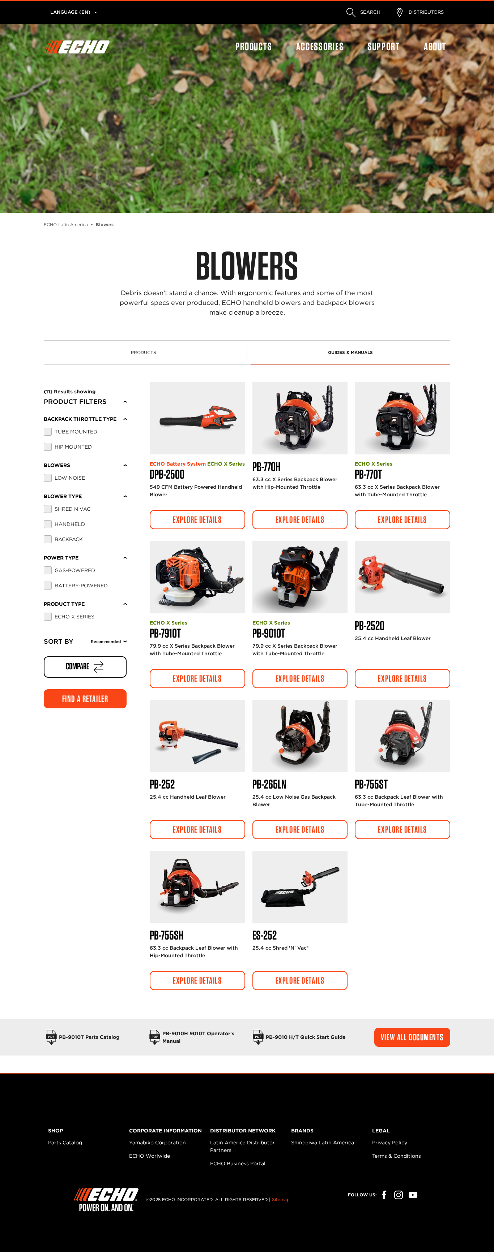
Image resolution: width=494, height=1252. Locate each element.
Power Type (61, 557)
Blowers (57, 465)
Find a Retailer (85, 698)
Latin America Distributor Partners (242, 1146)
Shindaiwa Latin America (322, 1142)
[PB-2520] (402, 577)
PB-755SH (166, 934)
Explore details (197, 519)
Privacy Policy (389, 1142)
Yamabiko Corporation (157, 1142)
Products (253, 46)
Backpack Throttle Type (80, 419)
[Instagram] (398, 1195)
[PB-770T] (402, 418)
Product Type (64, 603)
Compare (78, 666)
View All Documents (412, 1037)
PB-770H (266, 466)
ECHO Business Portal (237, 1163)
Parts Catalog (65, 1142)
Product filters (75, 401)
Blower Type (63, 496)
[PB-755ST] (402, 736)
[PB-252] (197, 736)
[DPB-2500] (197, 418)
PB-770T (368, 474)
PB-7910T (165, 632)
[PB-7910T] (197, 577)
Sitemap (281, 1199)
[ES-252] (300, 887)
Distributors (425, 12)
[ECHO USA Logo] (77, 47)
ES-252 (264, 934)
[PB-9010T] (300, 577)
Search (369, 12)
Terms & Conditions (396, 1156)
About (435, 46)
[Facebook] (384, 1195)
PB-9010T (268, 632)
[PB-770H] (300, 418)
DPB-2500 (167, 474)
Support (384, 46)
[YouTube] (413, 1195)
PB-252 (162, 783)
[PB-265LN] (300, 736)
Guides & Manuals (350, 352)
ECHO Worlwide (149, 1156)
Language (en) (70, 12)
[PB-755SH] (197, 887)
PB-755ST (371, 783)
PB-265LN (269, 783)
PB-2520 (369, 625)
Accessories (320, 46)
